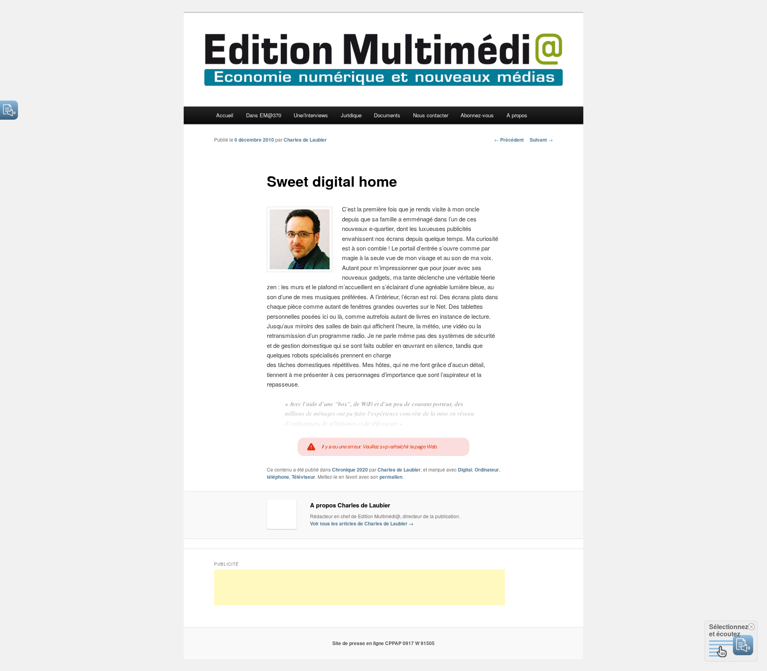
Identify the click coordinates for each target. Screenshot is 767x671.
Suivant (541, 139)
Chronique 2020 (350, 469)
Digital (465, 469)
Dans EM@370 (263, 115)
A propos (517, 115)
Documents (387, 115)
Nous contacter (430, 115)
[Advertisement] (359, 587)
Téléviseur (303, 476)
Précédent (509, 139)
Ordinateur (487, 469)
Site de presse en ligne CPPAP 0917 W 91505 (383, 643)
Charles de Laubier (305, 139)
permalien (391, 476)
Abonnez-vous (477, 115)
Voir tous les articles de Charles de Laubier (361, 523)
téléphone (278, 476)
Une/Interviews (311, 115)
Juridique (351, 115)
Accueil (224, 115)
